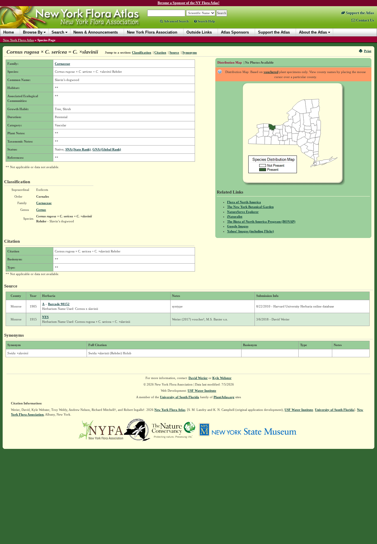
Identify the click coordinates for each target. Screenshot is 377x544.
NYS (45, 317)
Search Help (206, 21)
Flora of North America (244, 202)
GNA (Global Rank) (106, 149)
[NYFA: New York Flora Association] (101, 429)
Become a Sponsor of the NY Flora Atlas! (188, 3)
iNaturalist (234, 216)
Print (367, 51)
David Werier (198, 378)
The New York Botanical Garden (250, 207)
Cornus (41, 209)
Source (174, 52)
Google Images (237, 226)
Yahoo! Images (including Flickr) (250, 231)
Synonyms (189, 52)
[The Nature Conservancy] (173, 429)
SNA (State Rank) (78, 149)
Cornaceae (62, 63)
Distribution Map (229, 62)
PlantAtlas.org (224, 397)
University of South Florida (179, 397)
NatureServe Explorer (243, 212)
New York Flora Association (77, 22)
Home (8, 32)
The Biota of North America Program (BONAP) (261, 221)
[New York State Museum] (247, 429)
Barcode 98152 (59, 304)
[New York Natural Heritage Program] (137, 429)
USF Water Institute (202, 390)
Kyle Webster (222, 378)
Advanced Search (175, 21)
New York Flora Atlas (18, 40)
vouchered (271, 72)
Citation (160, 52)
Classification (141, 52)
